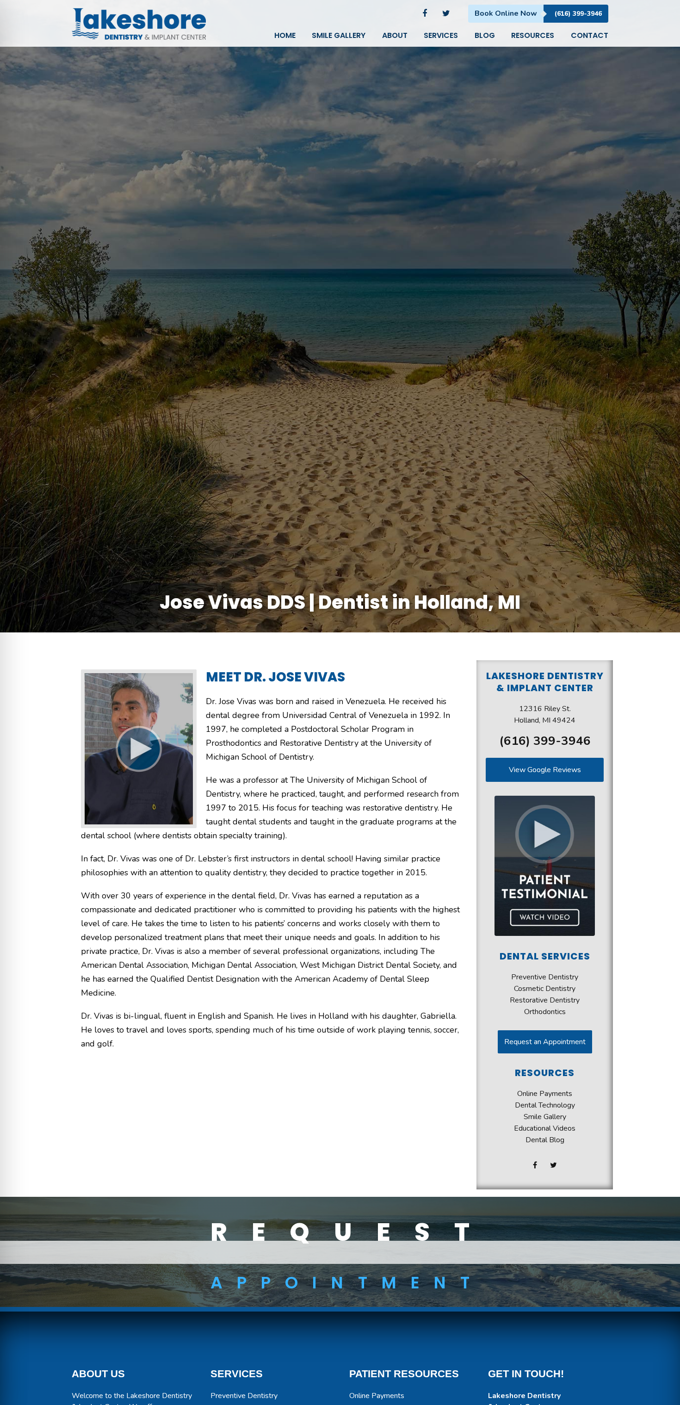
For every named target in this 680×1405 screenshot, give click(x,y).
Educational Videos (544, 1128)
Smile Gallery (545, 1117)
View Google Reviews (545, 770)
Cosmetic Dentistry (544, 989)
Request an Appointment (545, 1042)
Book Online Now (506, 13)
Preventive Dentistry (544, 977)
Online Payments (544, 1094)
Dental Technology (545, 1105)
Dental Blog (544, 1140)
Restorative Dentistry (545, 1000)
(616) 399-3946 (578, 13)
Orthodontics (545, 1012)
